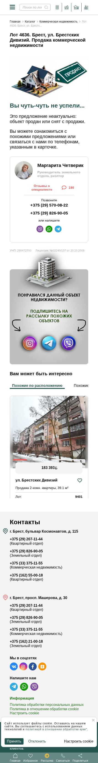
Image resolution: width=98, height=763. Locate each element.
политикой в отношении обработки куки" (56, 729)
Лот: (18, 497)
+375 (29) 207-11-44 (26, 539)
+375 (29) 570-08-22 (49, 205)
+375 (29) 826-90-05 (49, 213)
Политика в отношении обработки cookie (44, 709)
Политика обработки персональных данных (47, 705)
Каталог (30, 21)
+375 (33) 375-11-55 (26, 563)
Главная (15, 21)
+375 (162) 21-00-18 (26, 641)
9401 (79, 497)
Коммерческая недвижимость (58, 21)
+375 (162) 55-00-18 (26, 575)
